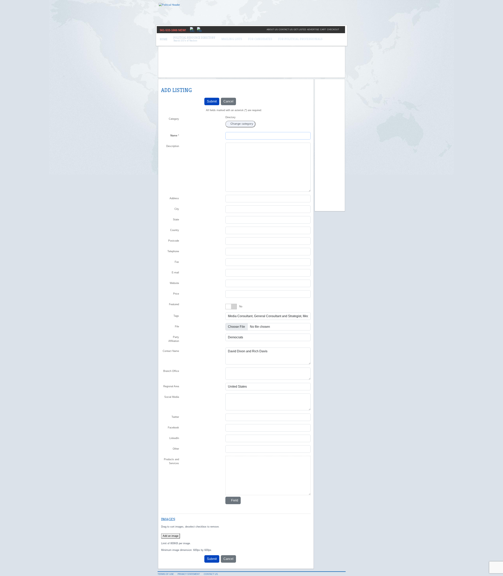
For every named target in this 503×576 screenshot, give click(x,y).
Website (174, 283)
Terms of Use (166, 574)
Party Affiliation (173, 339)
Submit (212, 101)
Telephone (173, 251)
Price (176, 293)
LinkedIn (174, 438)
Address (174, 198)
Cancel (228, 101)
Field (234, 500)
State (176, 219)
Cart (323, 29)
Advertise (313, 29)
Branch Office (171, 371)
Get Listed (300, 29)
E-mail (175, 272)
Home (163, 39)
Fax (177, 261)
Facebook (173, 427)
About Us (272, 29)
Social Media (171, 396)
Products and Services (171, 461)
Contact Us (286, 29)
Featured (174, 304)
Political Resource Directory (194, 37)
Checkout (333, 29)
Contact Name (171, 351)
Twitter (175, 416)
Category (174, 118)
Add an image (170, 535)
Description (172, 146)
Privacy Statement (189, 574)
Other (176, 448)
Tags (176, 315)
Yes (241, 306)
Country (174, 230)
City (176, 208)
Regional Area (171, 386)
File (177, 326)
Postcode (173, 240)
